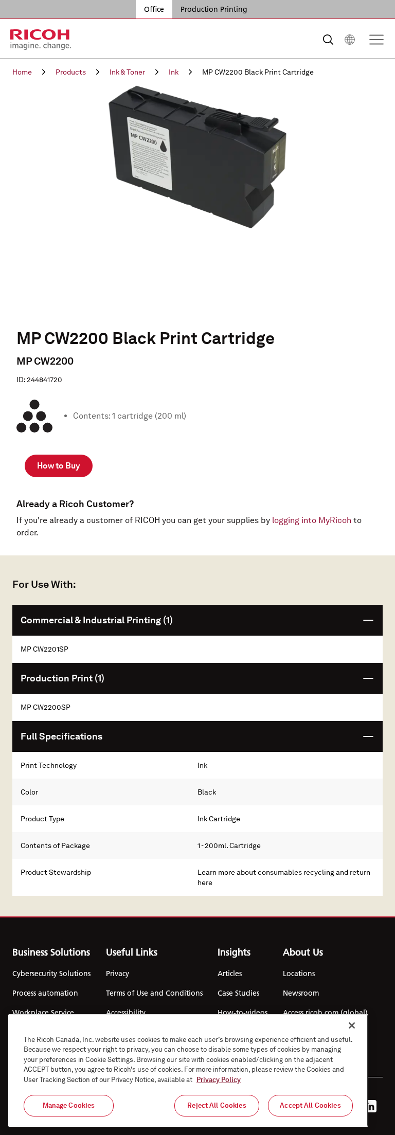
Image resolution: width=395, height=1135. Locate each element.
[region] (188, 1070)
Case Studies (238, 993)
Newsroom (301, 993)
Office (154, 9)
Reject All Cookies (216, 1105)
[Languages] (350, 39)
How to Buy (58, 466)
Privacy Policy (218, 1080)
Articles (230, 973)
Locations (299, 973)
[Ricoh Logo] (40, 39)
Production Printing (214, 9)
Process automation (45, 993)
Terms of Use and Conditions (154, 993)
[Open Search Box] (328, 39)
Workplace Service (43, 1012)
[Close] (351, 1025)
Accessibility (126, 1012)
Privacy (117, 973)
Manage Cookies (69, 1105)
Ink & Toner (127, 72)
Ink (173, 72)
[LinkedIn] (370, 1106)
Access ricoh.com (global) (325, 1012)
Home (22, 72)
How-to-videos (242, 1012)
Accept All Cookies (310, 1105)
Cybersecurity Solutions (51, 973)
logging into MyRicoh (311, 520)
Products (71, 72)
